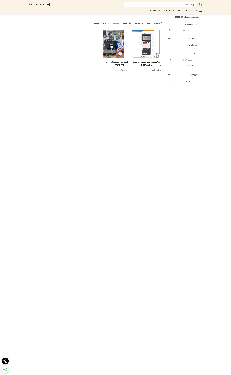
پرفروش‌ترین (126, 23)
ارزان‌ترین (105, 23)
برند (195, 54)
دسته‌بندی (193, 38)
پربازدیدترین (138, 23)
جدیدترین (115, 23)
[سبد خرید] (30, 4)
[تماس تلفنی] (5, 361)
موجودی (193, 74)
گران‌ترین (96, 23)
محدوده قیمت (191, 82)
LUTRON (190, 66)
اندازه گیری (193, 45)
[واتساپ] (5, 369)
